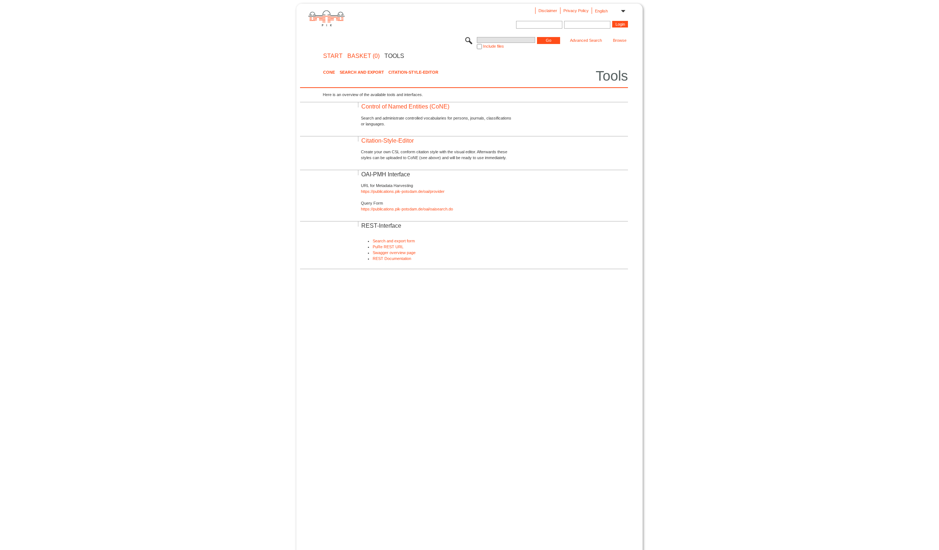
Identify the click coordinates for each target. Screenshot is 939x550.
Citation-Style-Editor (413, 72)
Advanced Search (586, 40)
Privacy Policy (576, 10)
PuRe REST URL (388, 247)
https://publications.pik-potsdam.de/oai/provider (403, 191)
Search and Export (362, 72)
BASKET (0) (363, 56)
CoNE (329, 72)
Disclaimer (547, 10)
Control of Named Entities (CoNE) (405, 106)
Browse (619, 40)
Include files (493, 46)
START (333, 56)
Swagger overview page (394, 252)
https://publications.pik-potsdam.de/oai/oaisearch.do (407, 209)
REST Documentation (392, 258)
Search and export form (394, 241)
